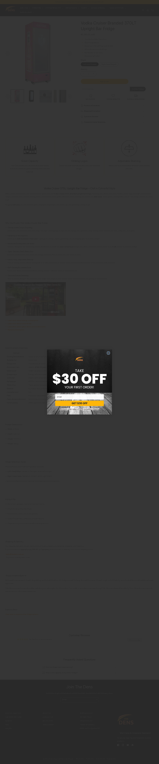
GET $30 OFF (80, 403)
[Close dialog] (108, 353)
